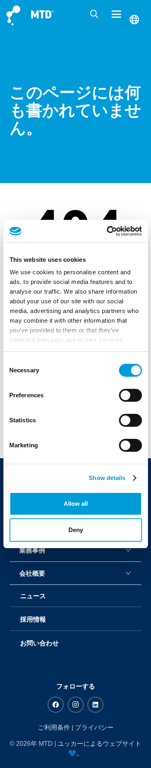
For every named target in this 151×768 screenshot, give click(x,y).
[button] (94, 14)
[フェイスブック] (56, 705)
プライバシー (94, 727)
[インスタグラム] (76, 705)
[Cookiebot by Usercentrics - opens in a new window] (107, 231)
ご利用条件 (54, 727)
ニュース (33, 596)
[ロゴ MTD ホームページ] (30, 14)
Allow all (76, 503)
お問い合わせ (39, 643)
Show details (107, 477)
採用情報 (33, 619)
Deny (75, 529)
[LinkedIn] (95, 705)
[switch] (130, 395)
